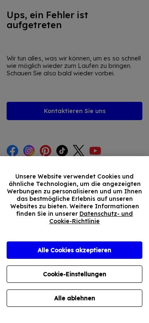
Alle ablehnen (74, 298)
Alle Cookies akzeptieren (74, 250)
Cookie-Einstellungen (74, 274)
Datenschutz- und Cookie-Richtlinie (91, 217)
